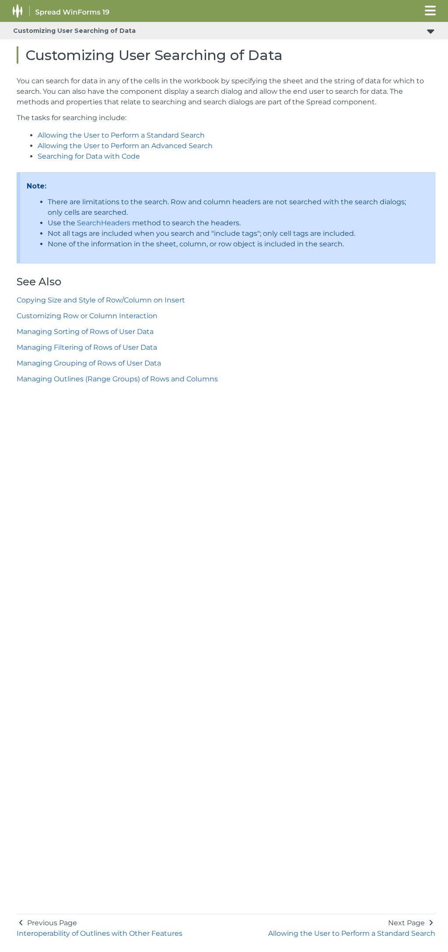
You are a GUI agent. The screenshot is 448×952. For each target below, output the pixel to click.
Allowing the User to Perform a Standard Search (121, 135)
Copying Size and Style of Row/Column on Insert (101, 300)
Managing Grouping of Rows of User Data (89, 363)
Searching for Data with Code (89, 156)
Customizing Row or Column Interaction (87, 316)
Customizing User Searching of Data (74, 31)
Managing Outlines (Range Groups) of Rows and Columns (117, 379)
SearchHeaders (103, 223)
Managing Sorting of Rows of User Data (85, 331)
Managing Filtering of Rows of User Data (87, 347)
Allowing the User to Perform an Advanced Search (125, 146)
